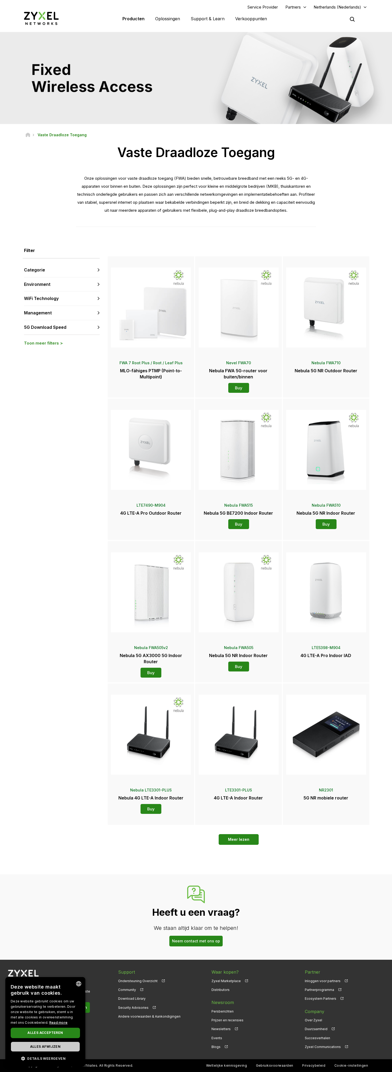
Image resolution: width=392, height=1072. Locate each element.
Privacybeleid (313, 1065)
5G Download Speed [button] (45, 327)
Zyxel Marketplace (226, 981)
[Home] (27, 135)
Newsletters (221, 1029)
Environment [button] (37, 284)
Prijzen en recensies (227, 1020)
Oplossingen (167, 18)
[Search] (352, 19)
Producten (133, 18)
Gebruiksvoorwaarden (274, 1065)
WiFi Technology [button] (41, 298)
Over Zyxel (313, 1020)
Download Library (132, 999)
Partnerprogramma (319, 990)
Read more (58, 1023)
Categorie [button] (34, 270)
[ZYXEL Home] (41, 18)
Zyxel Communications (323, 1047)
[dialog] (45, 1022)
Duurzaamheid (316, 1029)
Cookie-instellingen (351, 1065)
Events (216, 1038)
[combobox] (78, 983)
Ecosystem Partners (320, 999)
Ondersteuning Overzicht (138, 981)
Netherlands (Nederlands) (337, 7)
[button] (45, 1058)
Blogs (216, 1047)
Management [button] (38, 312)
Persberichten (222, 1011)
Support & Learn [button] (208, 18)
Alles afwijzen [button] (45, 1047)
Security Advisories (133, 1008)
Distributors (220, 990)
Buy (238, 387)
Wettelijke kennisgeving (226, 1065)
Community (127, 990)
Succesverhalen (317, 1038)
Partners (293, 7)
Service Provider (262, 7)
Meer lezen (238, 839)
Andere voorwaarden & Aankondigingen (149, 1016)
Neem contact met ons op (196, 941)
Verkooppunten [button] (251, 18)
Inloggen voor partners (323, 981)
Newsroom (222, 1002)
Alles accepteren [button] (45, 1033)
